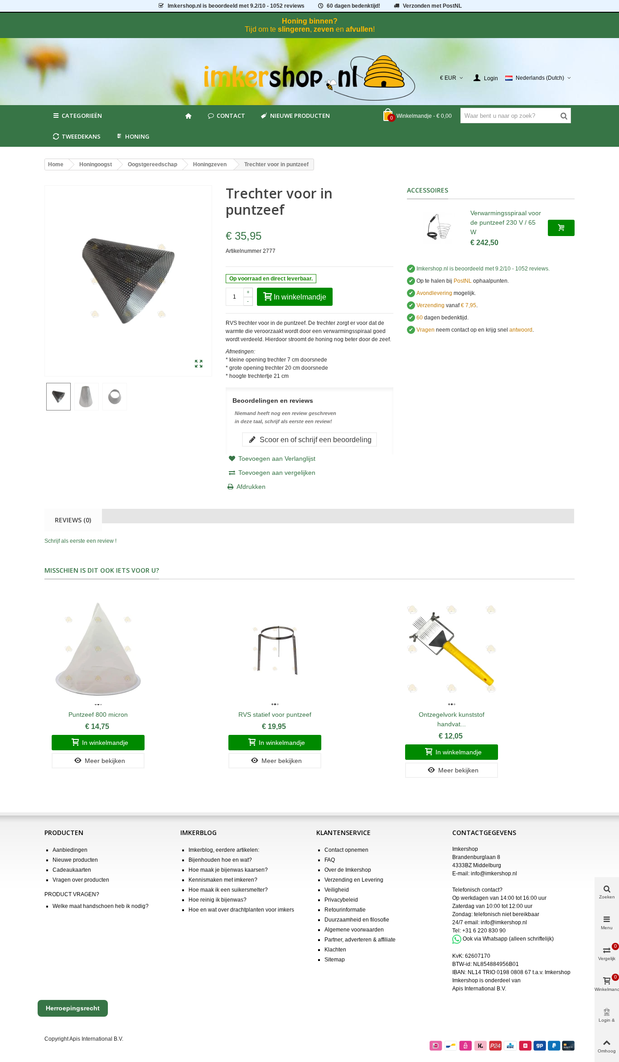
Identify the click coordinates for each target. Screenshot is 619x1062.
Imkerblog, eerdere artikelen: (224, 850)
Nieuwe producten (300, 115)
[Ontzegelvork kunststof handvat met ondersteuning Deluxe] (451, 649)
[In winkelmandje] (561, 228)
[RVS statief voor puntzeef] (275, 649)
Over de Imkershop (347, 870)
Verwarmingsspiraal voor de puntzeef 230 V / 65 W (505, 222)
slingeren (294, 29)
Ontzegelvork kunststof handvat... (451, 719)
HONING (137, 136)
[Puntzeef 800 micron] (98, 649)
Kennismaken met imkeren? (223, 880)
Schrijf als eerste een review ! (80, 541)
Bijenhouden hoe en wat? (220, 860)
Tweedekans (81, 136)
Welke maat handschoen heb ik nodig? (101, 906)
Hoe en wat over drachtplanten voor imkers (241, 910)
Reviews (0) (73, 520)
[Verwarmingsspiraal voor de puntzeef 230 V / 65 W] (438, 228)
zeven (324, 29)
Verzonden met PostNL (432, 6)
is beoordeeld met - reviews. (483, 269)
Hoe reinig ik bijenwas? (218, 900)
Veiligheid (336, 890)
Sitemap (334, 959)
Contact (231, 115)
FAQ (329, 860)
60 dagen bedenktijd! (353, 6)
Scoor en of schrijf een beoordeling (315, 439)
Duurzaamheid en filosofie (356, 920)
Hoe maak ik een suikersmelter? (228, 890)
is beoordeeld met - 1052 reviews (236, 6)
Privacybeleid (341, 900)
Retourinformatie (345, 910)
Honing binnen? (310, 21)
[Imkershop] (309, 78)
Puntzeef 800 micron (98, 714)
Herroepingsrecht (73, 1008)
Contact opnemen (346, 850)
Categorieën (82, 115)
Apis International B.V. (479, 988)
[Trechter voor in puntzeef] (198, 364)
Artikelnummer (243, 251)
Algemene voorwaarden (354, 930)
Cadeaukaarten (72, 870)
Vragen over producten (81, 880)
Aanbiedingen (70, 850)
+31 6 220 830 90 (484, 930)
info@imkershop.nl (494, 873)
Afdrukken (251, 486)
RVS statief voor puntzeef (274, 714)
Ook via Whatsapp (485, 939)
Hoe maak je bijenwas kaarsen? (228, 870)
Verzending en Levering (353, 880)
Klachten (335, 949)
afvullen (359, 29)
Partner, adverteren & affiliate (360, 939)
